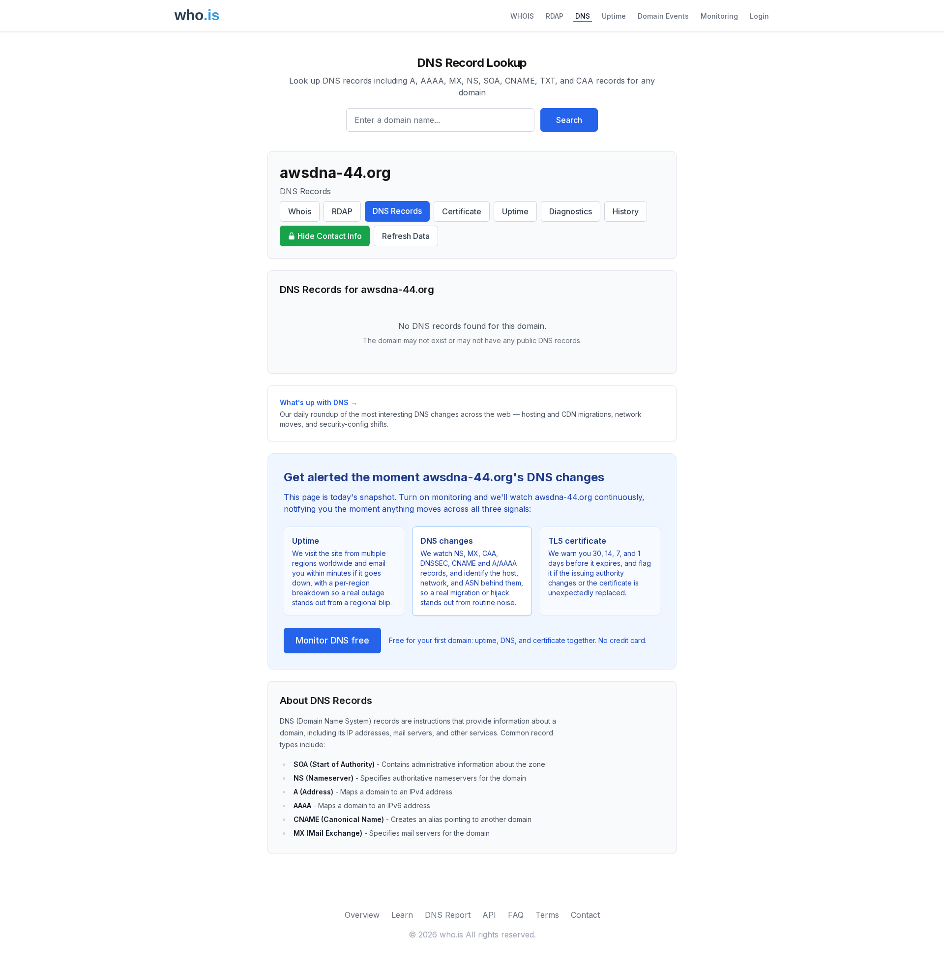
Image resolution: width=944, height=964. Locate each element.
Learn (402, 915)
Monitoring (719, 16)
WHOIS (522, 16)
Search (569, 120)
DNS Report (448, 915)
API (489, 915)
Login (759, 16)
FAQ (516, 915)
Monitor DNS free (332, 640)
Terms (547, 915)
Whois (299, 211)
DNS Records (397, 211)
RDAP (554, 16)
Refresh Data (406, 236)
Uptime (614, 16)
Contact (585, 915)
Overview (362, 915)
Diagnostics (570, 211)
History (626, 211)
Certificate (461, 211)
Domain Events (663, 16)
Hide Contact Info (329, 236)
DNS (582, 16)
